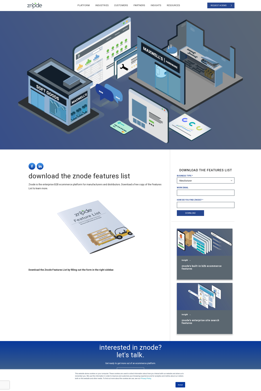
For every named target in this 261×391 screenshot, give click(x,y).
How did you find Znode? (189, 200)
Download (190, 213)
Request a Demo (219, 5)
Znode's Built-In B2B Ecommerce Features (202, 267)
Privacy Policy (146, 378)
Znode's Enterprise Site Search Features (200, 321)
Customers (121, 5)
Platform (83, 5)
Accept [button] (180, 385)
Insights (156, 5)
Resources (173, 5)
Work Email (182, 188)
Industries (102, 5)
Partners (139, 5)
